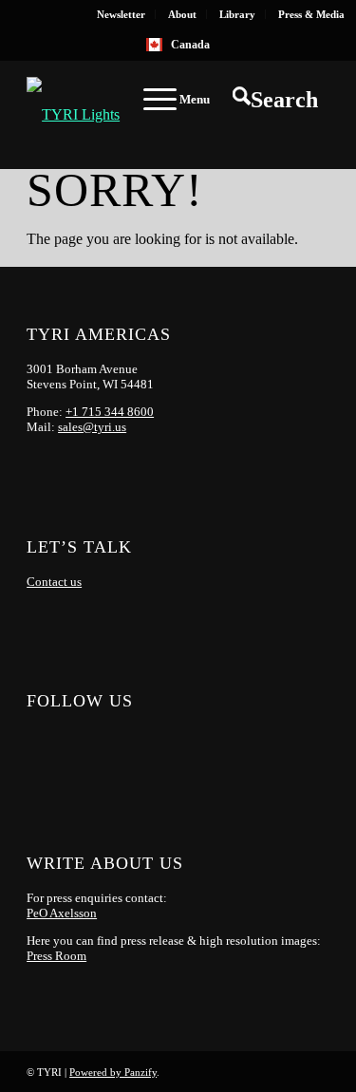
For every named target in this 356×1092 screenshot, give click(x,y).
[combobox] (178, 44)
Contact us (54, 581)
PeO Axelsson (62, 913)
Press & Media (311, 14)
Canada (190, 44)
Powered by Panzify (113, 1072)
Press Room (56, 956)
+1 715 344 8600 (110, 412)
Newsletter (121, 14)
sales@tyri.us (92, 427)
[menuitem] (121, 14)
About (182, 14)
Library (237, 14)
